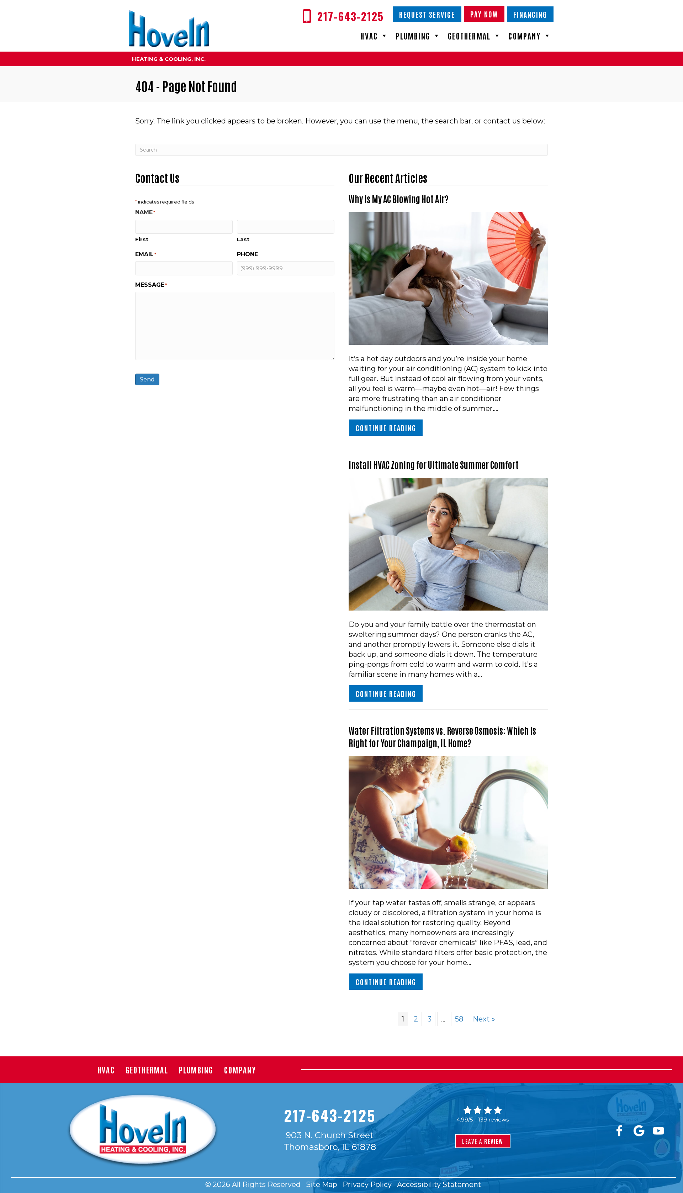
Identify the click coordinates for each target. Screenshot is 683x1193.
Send (147, 379)
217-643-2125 (329, 1115)
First (141, 239)
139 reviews (493, 1119)
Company (524, 36)
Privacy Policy (367, 1184)
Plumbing (413, 36)
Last (243, 239)
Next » (484, 1019)
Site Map (321, 1184)
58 (459, 1019)
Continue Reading (389, 427)
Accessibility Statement (439, 1184)
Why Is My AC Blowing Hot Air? (398, 198)
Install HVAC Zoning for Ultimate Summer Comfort (434, 464)
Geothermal (469, 36)
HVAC (369, 36)
